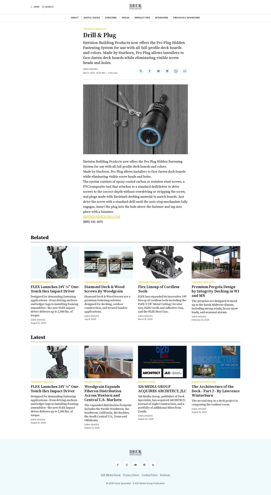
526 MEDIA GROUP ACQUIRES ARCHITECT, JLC (162, 388)
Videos (126, 17)
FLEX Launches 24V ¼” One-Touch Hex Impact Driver (55, 289)
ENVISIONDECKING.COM (101, 217)
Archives (165, 475)
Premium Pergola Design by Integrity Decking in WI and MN (215, 291)
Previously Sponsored (186, 17)
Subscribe (111, 17)
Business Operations (204, 382)
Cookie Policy (150, 475)
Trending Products (94, 29)
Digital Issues (92, 17)
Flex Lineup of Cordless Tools (158, 289)
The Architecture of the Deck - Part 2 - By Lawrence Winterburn (216, 391)
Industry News (93, 382)
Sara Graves (90, 69)
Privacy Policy (131, 475)
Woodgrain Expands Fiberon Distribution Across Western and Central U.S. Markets (103, 393)
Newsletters (142, 17)
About (75, 17)
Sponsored (161, 17)
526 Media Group (111, 475)
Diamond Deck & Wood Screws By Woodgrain (104, 289)
